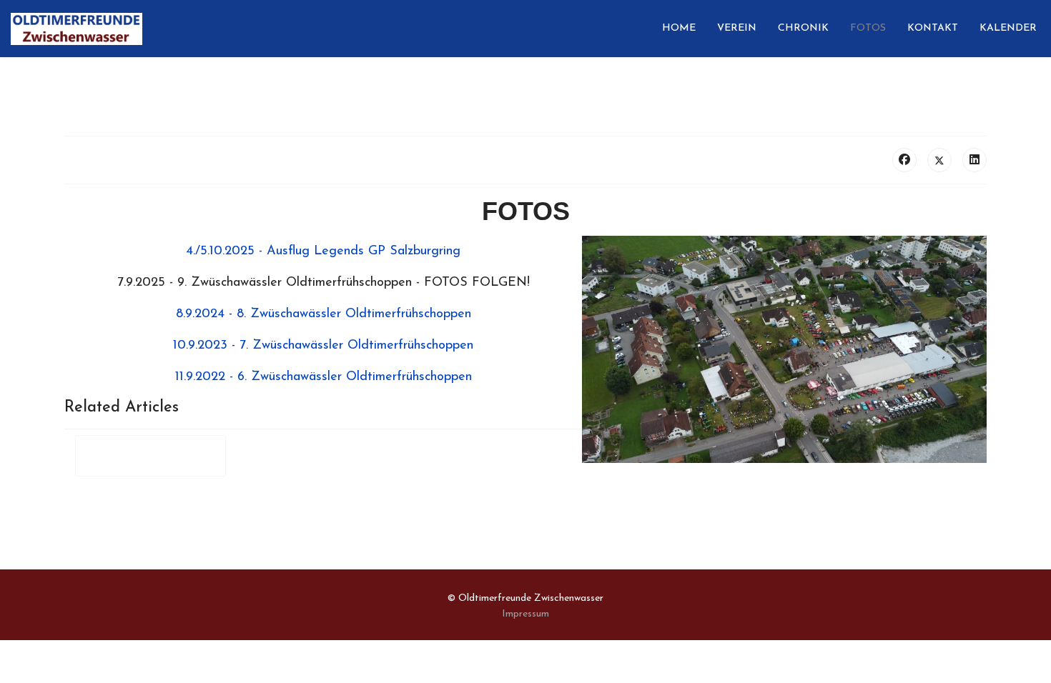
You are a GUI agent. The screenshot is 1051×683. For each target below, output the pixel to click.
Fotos (868, 28)
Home (679, 28)
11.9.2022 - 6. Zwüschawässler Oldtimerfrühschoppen (323, 377)
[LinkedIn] (974, 160)
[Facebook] (904, 160)
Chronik (803, 28)
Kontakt (932, 28)
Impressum (525, 614)
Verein (736, 28)
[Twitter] (939, 160)
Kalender (1008, 28)
